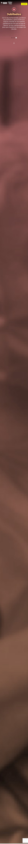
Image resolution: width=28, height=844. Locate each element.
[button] (12, 37)
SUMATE (24, 4)
